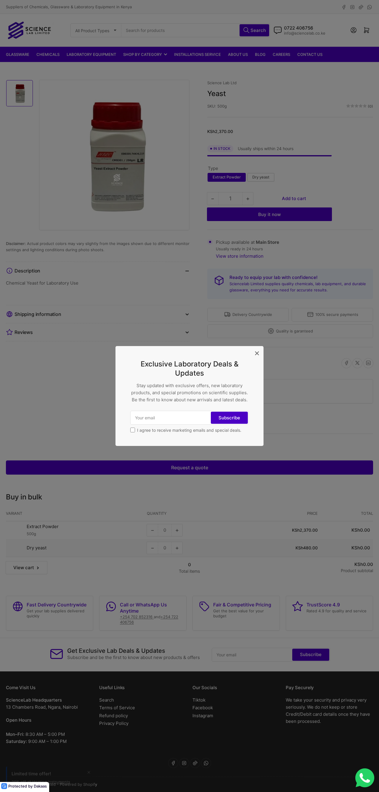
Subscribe (229, 418)
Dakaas (40, 786)
